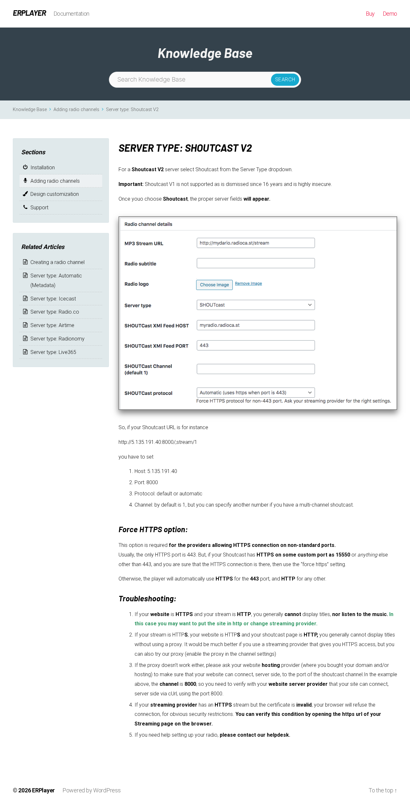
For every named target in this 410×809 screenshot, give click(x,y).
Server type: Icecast (53, 299)
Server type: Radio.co (54, 312)
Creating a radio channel (57, 262)
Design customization (54, 194)
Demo (390, 13)
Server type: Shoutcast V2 (132, 109)
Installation (42, 167)
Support (39, 207)
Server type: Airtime (52, 325)
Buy (370, 13)
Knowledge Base (30, 109)
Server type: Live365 (53, 352)
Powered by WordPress (91, 790)
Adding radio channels (76, 109)
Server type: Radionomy (57, 339)
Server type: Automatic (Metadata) (56, 280)
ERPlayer (29, 13)
